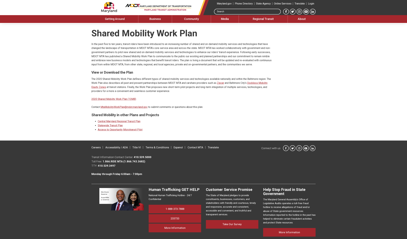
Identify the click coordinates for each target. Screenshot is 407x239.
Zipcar (220, 82)
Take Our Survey (232, 224)
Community (191, 19)
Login (311, 3)
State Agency (263, 3)
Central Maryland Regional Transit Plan (119, 121)
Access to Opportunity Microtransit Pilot (120, 129)
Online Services (282, 3)
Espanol (178, 147)
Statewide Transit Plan (110, 125)
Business (155, 19)
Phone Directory (244, 3)
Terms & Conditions (157, 147)
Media (225, 19)
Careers (96, 147)
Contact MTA (195, 147)
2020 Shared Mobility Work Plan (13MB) (113, 99)
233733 (175, 218)
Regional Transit (263, 19)
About (302, 19)
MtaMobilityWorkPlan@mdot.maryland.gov (124, 107)
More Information (182, 227)
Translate (300, 3)
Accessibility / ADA (116, 147)
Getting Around (115, 19)
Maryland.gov (224, 3)
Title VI (136, 147)
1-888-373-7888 (175, 208)
